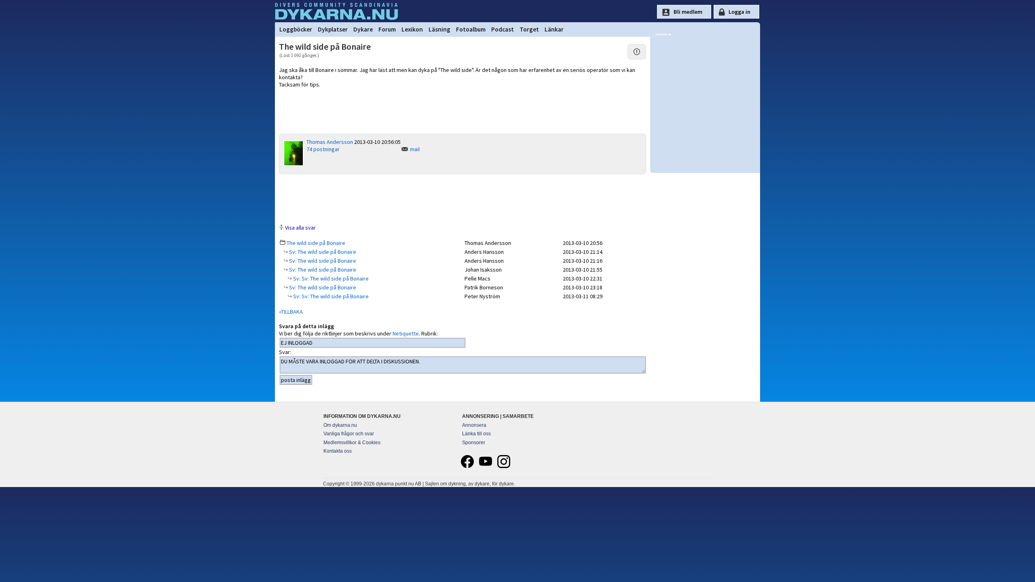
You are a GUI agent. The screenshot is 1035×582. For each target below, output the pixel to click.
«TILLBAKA (291, 311)
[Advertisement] (462, 198)
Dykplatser (333, 29)
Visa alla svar (300, 227)
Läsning (439, 29)
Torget (529, 29)
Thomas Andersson (329, 142)
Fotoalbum (471, 29)
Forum (387, 29)
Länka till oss (476, 433)
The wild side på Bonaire (316, 243)
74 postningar (323, 149)
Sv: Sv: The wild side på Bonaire (330, 278)
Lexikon (412, 29)
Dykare (363, 29)
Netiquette (406, 333)
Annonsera (474, 425)
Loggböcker (295, 29)
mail (415, 149)
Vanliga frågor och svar (348, 433)
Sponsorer (473, 442)
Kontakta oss (337, 451)
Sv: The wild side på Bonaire (322, 251)
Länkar (554, 29)
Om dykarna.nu (340, 425)
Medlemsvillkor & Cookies (351, 442)
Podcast (502, 29)
